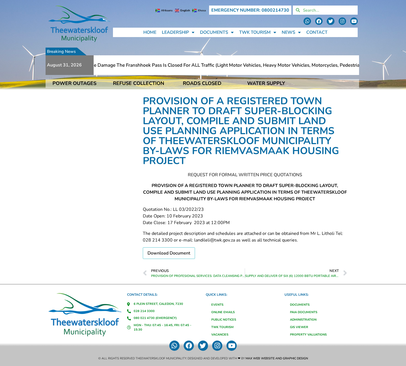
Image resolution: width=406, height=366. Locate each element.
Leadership (175, 32)
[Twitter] (330, 21)
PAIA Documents (303, 312)
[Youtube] (354, 21)
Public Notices (223, 320)
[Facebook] (319, 21)
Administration (303, 320)
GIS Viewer (299, 327)
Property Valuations (308, 335)
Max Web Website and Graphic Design (277, 358)
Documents (214, 32)
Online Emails (223, 312)
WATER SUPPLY (266, 83)
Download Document (168, 253)
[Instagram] (342, 21)
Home (149, 32)
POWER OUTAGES (74, 83)
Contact (317, 32)
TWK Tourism (255, 32)
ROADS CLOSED (202, 83)
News (288, 32)
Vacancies (219, 335)
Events (217, 305)
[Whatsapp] (307, 21)
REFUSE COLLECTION (138, 83)
